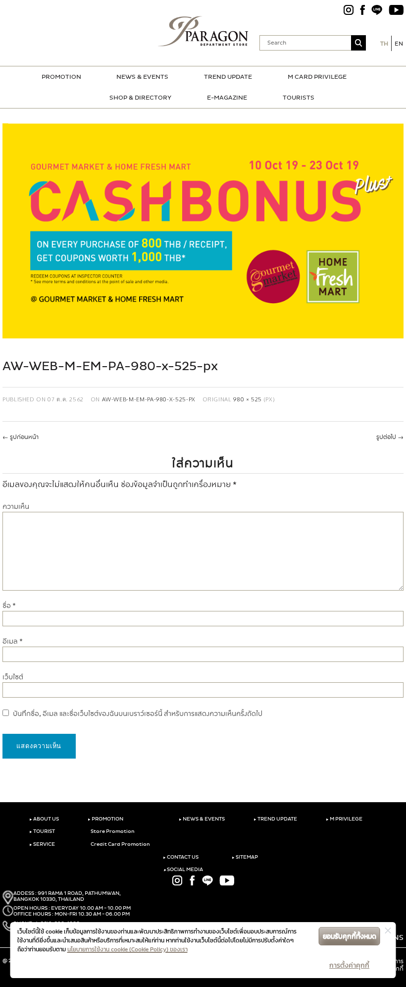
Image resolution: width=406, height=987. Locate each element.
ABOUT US (44, 819)
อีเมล (12, 641)
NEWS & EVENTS (142, 76)
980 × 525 (247, 399)
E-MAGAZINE (227, 97)
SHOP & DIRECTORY (140, 97)
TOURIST (42, 831)
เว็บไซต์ (12, 677)
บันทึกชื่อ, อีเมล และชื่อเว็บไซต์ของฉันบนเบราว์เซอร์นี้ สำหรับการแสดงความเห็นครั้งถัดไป (137, 714)
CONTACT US (181, 857)
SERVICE (42, 844)
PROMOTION (61, 76)
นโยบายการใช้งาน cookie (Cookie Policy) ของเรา (127, 949)
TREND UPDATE (228, 76)
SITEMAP (245, 857)
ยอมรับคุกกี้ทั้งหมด (349, 936)
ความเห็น (15, 506)
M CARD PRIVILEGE (317, 76)
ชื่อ (9, 606)
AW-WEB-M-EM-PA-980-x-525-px (149, 399)
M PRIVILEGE (344, 819)
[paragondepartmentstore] (203, 31)
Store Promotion (112, 831)
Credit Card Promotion (120, 844)
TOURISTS (298, 97)
